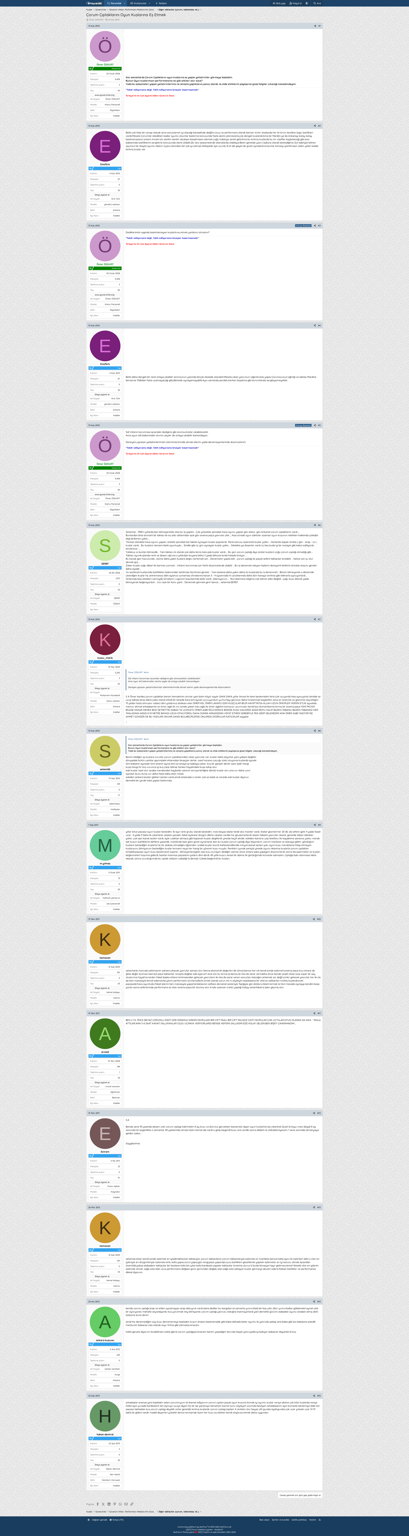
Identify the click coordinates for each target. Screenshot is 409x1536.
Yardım (312, 1519)
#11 (319, 1013)
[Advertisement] (221, 53)
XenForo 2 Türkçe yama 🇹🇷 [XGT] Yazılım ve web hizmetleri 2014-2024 (204, 1532)
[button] (124, 3)
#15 (319, 1395)
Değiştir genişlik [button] (99, 1519)
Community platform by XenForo (204, 1527)
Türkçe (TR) (117, 1519)
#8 (319, 730)
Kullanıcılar (140, 3)
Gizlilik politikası (299, 1519)
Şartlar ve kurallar (280, 1519)
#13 (319, 1207)
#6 (319, 525)
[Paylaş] (315, 26)
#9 (319, 825)
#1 (319, 26)
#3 (319, 225)
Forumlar (116, 3)
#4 (319, 325)
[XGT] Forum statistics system (204, 1529)
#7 (319, 619)
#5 (319, 425)
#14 (319, 1301)
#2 (319, 126)
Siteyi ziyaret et (102, 194)
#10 (319, 919)
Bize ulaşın (264, 1519)
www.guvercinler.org (104, 95)
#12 (319, 1113)
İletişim (163, 3)
